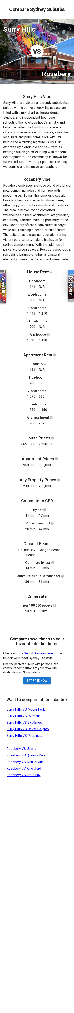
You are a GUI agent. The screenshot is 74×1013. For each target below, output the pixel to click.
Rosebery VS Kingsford (24, 768)
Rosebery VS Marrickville (25, 762)
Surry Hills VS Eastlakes (24, 722)
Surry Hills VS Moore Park (26, 709)
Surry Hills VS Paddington (25, 736)
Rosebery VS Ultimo (21, 749)
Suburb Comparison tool (41, 653)
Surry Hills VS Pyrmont (23, 716)
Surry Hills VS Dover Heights (28, 729)
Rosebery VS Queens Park (26, 755)
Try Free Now (37, 680)
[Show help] (51, 272)
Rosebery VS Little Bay (23, 775)
